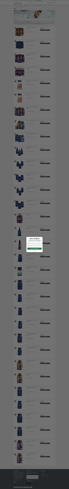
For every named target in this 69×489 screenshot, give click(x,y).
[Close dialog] (41, 237)
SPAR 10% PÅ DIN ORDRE (34, 248)
